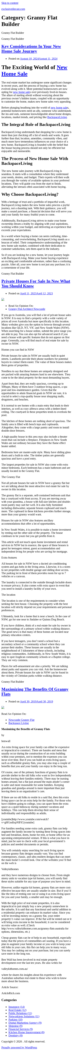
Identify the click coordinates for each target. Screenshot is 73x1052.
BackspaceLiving (57, 117)
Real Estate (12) (17, 1010)
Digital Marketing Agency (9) (25, 1022)
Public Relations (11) (20, 1013)
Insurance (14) (17, 1006)
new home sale (21, 92)
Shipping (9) (16, 1025)
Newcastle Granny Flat (21, 719)
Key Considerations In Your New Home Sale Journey (31, 48)
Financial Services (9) (21, 1029)
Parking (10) (16, 1019)
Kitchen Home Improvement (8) (26, 1032)
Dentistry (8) (16, 1035)
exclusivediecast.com (13, 8)
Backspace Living (19, 723)
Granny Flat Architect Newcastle (27, 308)
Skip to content (9, 2)
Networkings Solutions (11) (24, 1016)
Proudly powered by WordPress (19, 1047)
